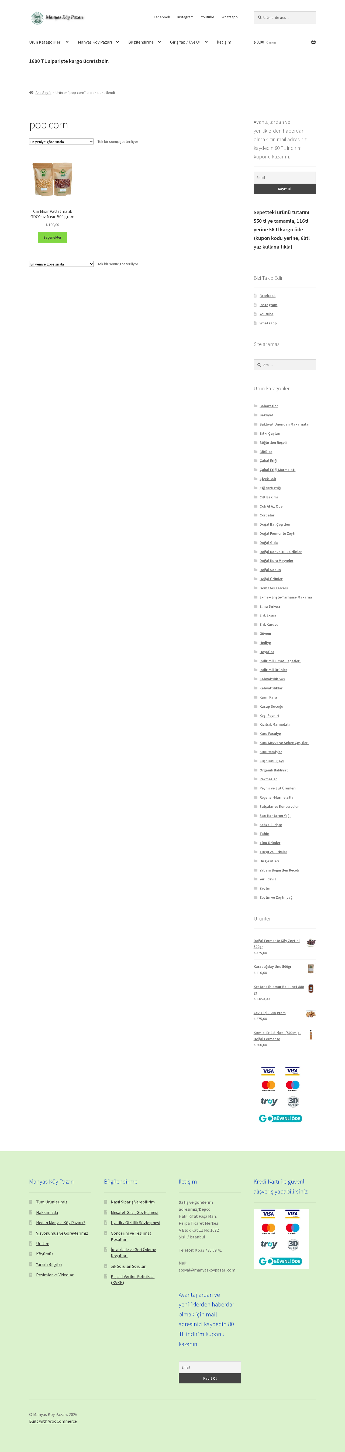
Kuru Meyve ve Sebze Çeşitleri (284, 742)
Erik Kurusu (269, 624)
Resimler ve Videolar (55, 1274)
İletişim (224, 42)
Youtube (207, 17)
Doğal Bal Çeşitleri (275, 524)
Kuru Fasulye (270, 733)
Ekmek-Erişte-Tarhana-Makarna (286, 597)
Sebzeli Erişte (271, 824)
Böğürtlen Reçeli (273, 442)
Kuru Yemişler (271, 751)
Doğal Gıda (269, 542)
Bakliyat (267, 415)
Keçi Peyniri (269, 715)
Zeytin (265, 888)
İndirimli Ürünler (273, 669)
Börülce (266, 451)
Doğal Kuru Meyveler (276, 560)
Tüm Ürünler (270, 842)
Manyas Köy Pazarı (95, 42)
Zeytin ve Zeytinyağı (277, 897)
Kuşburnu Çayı (272, 761)
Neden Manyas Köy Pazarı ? (60, 1222)
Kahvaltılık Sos (272, 679)
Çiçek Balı (268, 478)
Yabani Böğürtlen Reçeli (279, 870)
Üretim (42, 1243)
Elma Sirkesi (270, 606)
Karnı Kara (268, 697)
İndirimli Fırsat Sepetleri (280, 660)
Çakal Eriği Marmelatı (277, 469)
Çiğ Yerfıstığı (270, 488)
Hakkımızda (47, 1212)
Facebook (162, 17)
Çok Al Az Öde (271, 506)
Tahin (264, 833)
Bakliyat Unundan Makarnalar (285, 424)
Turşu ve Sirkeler (273, 851)
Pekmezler (268, 779)
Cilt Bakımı (269, 497)
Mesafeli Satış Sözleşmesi (134, 1212)
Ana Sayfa (43, 92)
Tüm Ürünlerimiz (51, 1202)
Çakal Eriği (268, 460)
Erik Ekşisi (268, 615)
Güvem (265, 633)
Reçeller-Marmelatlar (277, 797)
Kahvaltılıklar (271, 688)
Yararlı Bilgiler (49, 1264)
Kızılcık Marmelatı (275, 724)
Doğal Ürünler (271, 578)
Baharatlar (269, 405)
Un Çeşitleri (269, 861)
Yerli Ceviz (268, 879)
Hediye (265, 642)
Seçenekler (52, 237)
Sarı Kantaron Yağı (275, 815)
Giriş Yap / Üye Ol (185, 42)
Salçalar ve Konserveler (279, 806)
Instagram (185, 17)
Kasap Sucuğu (271, 706)
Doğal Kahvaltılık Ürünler (281, 551)
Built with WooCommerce (53, 1421)
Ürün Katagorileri (45, 42)
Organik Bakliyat (274, 770)
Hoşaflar (267, 651)
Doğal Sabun (270, 569)
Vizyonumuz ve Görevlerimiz (62, 1233)
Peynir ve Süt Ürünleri (278, 788)
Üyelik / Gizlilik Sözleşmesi (135, 1222)
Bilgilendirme (141, 42)
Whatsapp (230, 17)
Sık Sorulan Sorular (128, 1266)
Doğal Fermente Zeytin (279, 533)
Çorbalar (267, 515)
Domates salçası (274, 588)
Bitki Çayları (270, 433)
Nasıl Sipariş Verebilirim (133, 1202)
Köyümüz (44, 1253)
